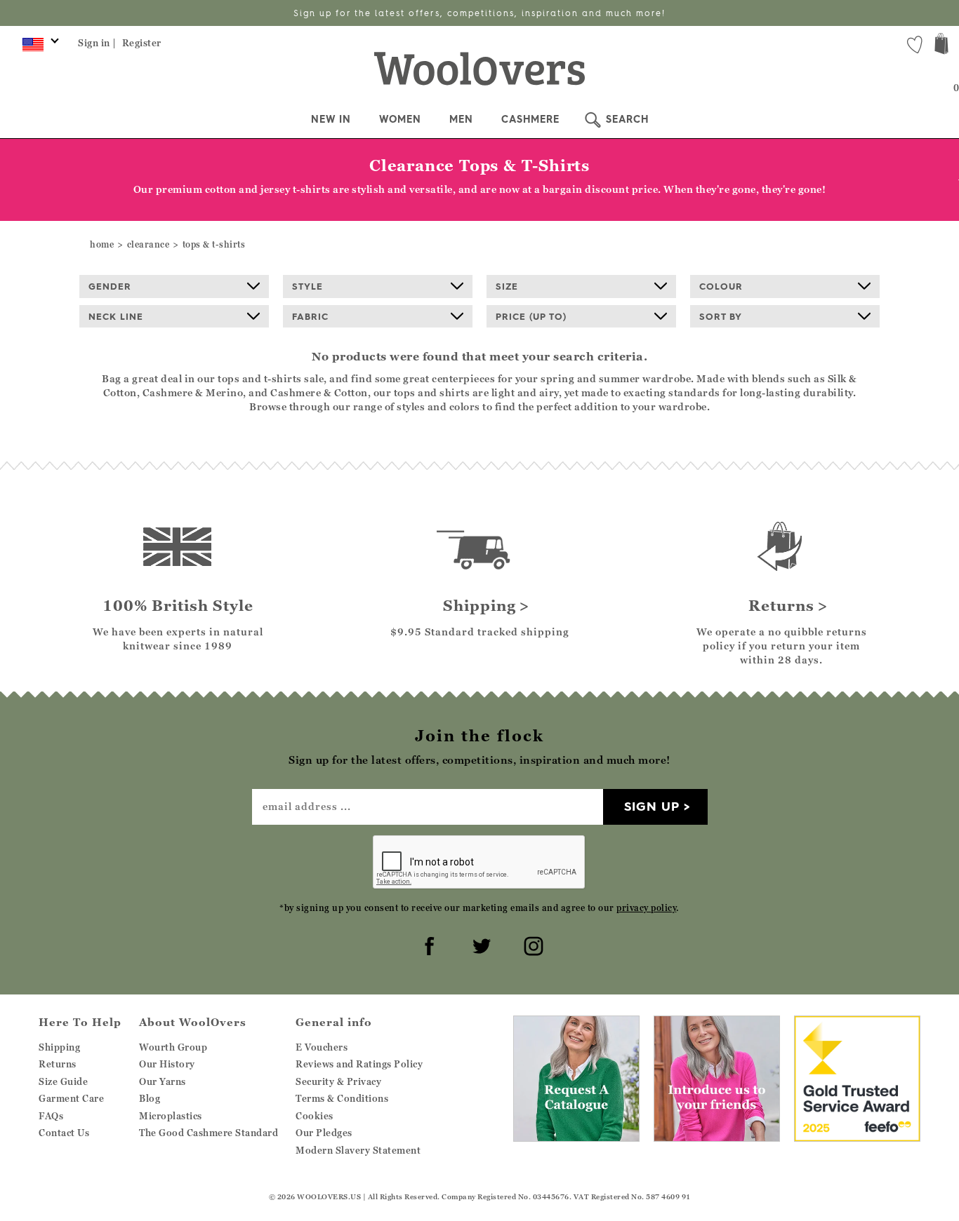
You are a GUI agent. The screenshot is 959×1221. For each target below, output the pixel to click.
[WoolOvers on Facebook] (427, 944)
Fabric (310, 316)
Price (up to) (531, 316)
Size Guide (63, 1081)
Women (400, 119)
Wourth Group (173, 1047)
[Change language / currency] (38, 48)
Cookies (314, 1115)
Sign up (652, 806)
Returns (58, 1064)
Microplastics (170, 1115)
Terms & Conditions (342, 1098)
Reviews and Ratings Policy (359, 1064)
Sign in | (97, 42)
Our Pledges (324, 1132)
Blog (149, 1098)
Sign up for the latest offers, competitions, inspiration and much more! (479, 13)
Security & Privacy (338, 1081)
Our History (167, 1064)
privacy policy (646, 908)
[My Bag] (941, 45)
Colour (721, 286)
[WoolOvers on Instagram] (531, 944)
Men (461, 119)
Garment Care (71, 1098)
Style (307, 286)
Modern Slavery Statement (358, 1150)
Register (141, 42)
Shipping (59, 1047)
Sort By (720, 316)
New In (331, 119)
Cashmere (530, 119)
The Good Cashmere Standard (208, 1132)
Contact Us (64, 1132)
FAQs (51, 1115)
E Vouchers (322, 1047)
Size (507, 286)
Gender (109, 286)
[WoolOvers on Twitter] (479, 944)
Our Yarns (162, 1081)
